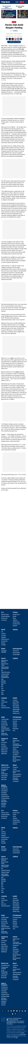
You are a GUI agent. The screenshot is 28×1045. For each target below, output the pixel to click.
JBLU (3, 147)
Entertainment (17, 648)
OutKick (15, 658)
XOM (12, 257)
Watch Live (4, 765)
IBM (22, 49)
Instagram (8, 1011)
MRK (12, 358)
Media (3, 648)
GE (13, 266)
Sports (3, 658)
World (3, 629)
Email (21, 39)
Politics (15, 612)
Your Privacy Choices (13, 1019)
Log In (17, 1)
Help (18, 1021)
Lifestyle (4, 698)
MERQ (17, 372)
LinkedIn (17, 1011)
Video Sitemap (10, 1023)
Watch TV (22, 1)
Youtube (11, 1011)
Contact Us (21, 1021)
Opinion (15, 629)
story (14, 22)
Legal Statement (14, 1036)
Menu (26, 2)
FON (6, 316)
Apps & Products (4, 786)
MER (22, 325)
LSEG (17, 1037)
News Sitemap (21, 1022)
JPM (19, 331)
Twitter (10, 39)
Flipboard (15, 39)
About (15, 765)
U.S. (2, 612)
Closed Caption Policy (11, 1021)
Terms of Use (9, 1018)
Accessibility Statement (12, 1022)
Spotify (12, 1014)
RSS (22, 1011)
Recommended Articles (20, 7)
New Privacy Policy (17, 1018)
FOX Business (17, 717)
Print (18, 39)
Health (15, 698)
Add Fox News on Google (14, 41)
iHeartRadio (15, 1014)
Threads (12, 39)
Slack (19, 1011)
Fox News (5, 2)
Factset (22, 1032)
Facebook (7, 39)
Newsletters (25, 1011)
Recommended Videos (7, 7)
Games (15, 738)
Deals (3, 717)
